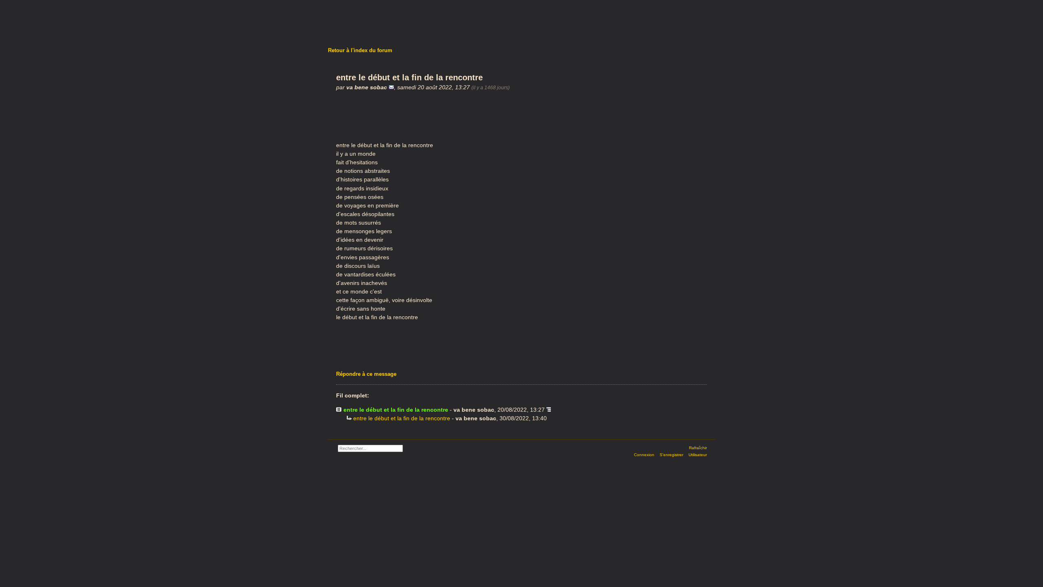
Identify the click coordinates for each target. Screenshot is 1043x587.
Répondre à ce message (366, 374)
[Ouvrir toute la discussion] (548, 409)
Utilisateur (698, 454)
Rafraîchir (698, 448)
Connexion (644, 454)
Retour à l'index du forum (360, 50)
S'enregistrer (671, 454)
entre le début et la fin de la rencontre (401, 418)
